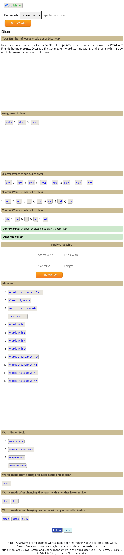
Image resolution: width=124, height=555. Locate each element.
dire (55, 183)
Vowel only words (19, 300)
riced (22, 122)
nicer (6, 501)
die (39, 201)
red (8, 201)
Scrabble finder (16, 441)
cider (9, 122)
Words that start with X (23, 381)
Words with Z (17, 332)
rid (60, 201)
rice (20, 183)
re (17, 219)
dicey (25, 519)
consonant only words (22, 308)
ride (66, 183)
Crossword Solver (17, 465)
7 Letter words (18, 316)
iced (43, 183)
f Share (57, 530)
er (35, 219)
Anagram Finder (16, 457)
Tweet (68, 530)
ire (29, 201)
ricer (15, 501)
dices (15, 519)
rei (70, 201)
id (26, 219)
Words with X (17, 340)
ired (31, 183)
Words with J (16, 324)
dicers (6, 483)
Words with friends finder (21, 449)
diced (6, 519)
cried (35, 122)
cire (90, 183)
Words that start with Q (23, 356)
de (7, 219)
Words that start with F (23, 373)
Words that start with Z (23, 364)
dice (78, 183)
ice (50, 201)
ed (45, 219)
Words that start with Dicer (25, 292)
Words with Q (17, 348)
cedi (8, 183)
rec (19, 201)
